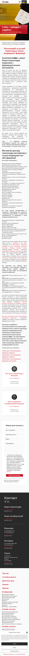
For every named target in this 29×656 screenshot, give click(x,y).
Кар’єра (5, 588)
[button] (27, 632)
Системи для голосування (9, 616)
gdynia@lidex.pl (8, 562)
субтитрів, (17, 249)
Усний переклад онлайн (9, 597)
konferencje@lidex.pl (14, 406)
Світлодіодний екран (8, 615)
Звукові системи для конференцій (11, 619)
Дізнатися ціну (8, 581)
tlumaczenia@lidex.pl (14, 378)
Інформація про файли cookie (8, 654)
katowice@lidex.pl (8, 546)
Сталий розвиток (9, 577)
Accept (14, 643)
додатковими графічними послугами (11, 251)
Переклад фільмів (7, 603)
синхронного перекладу (8, 257)
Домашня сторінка (6, 42)
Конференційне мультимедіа (10, 618)
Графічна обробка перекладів (10, 602)
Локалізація (6, 599)
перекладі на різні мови (20, 243)
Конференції (7, 592)
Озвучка (5, 605)
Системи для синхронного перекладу (12, 624)
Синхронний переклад (8, 613)
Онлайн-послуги (9, 609)
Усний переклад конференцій (10, 612)
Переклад (14, 42)
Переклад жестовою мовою (10, 596)
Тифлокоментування (8, 622)
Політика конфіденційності (20, 654)
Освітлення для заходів (9, 621)
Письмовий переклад (8, 594)
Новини (5, 584)
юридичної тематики (21, 303)
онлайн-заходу (20, 257)
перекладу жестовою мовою (18, 248)
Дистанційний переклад (9, 629)
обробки (9, 471)
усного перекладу (15, 246)
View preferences (14, 651)
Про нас (5, 573)
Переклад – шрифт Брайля (10, 606)
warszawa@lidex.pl (8, 534)
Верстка (5, 600)
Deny (14, 647)
